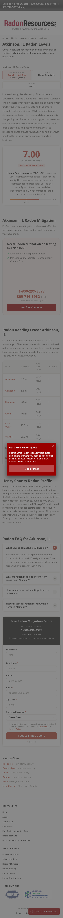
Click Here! (31, 469)
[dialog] (31, 459)
